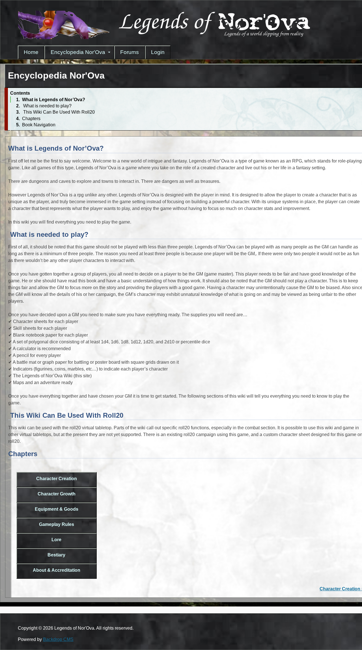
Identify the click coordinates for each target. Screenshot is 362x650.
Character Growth (57, 493)
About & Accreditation (56, 570)
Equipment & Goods (56, 509)
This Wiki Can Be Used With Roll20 (58, 112)
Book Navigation (38, 124)
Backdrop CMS (58, 639)
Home (31, 52)
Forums (129, 52)
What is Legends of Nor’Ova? (53, 99)
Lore (56, 539)
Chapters (31, 118)
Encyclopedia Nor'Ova (78, 52)
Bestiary (56, 554)
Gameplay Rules (56, 524)
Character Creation (56, 478)
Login (158, 52)
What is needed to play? (47, 105)
